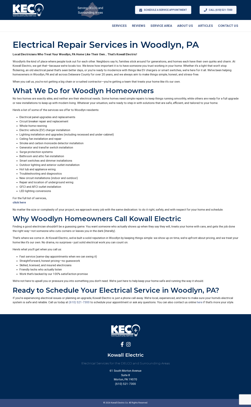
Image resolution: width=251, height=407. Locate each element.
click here (19, 202)
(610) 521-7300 (79, 302)
